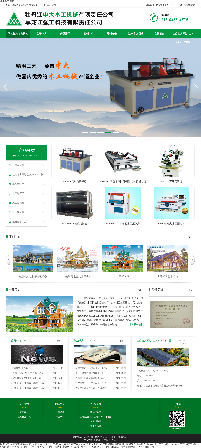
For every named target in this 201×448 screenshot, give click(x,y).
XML (174, 5)
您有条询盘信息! (187, 5)
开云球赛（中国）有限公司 (140, 446)
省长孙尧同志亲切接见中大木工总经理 (38, 379)
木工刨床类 (18, 193)
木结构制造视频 (38, 368)
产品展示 (65, 33)
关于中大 (42, 33)
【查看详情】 (136, 324)
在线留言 (159, 33)
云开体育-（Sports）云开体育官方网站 (179, 444)
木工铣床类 (18, 212)
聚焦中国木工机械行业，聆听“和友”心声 (100, 369)
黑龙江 (97, 440)
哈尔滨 (105, 440)
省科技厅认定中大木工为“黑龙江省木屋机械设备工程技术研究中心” (100, 389)
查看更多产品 (19, 221)
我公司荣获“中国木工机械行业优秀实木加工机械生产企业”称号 (38, 384)
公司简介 (24, 412)
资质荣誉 (112, 33)
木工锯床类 (18, 203)
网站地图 (160, 5)
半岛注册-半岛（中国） (146, 444)
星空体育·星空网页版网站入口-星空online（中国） (26, 444)
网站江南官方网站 (18, 33)
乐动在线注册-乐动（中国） (14, 446)
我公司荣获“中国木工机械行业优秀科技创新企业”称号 (38, 389)
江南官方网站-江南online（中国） (183, 35)
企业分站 (150, 5)
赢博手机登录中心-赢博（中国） (71, 446)
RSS (168, 5)
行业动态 (60, 417)
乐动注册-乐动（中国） (42, 446)
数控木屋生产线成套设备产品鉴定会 (100, 384)
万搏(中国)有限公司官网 (65, 444)
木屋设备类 (18, 165)
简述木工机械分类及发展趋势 (100, 378)
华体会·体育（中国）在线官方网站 (107, 446)
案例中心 (89, 33)
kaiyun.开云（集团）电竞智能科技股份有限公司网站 (106, 444)
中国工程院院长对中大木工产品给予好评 (38, 374)
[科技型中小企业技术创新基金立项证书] (172, 314)
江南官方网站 (135, 33)
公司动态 (60, 412)
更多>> (192, 237)
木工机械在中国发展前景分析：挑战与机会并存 (100, 374)
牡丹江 (112, 440)
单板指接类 (18, 184)
